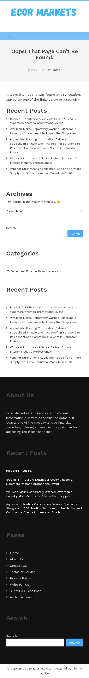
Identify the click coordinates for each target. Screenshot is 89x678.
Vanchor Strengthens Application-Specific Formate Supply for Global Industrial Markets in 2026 (45, 171)
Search (11, 228)
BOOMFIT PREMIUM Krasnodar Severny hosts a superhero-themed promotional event (43, 121)
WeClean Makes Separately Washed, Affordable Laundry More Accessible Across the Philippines (43, 131)
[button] (44, 36)
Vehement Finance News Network (34, 271)
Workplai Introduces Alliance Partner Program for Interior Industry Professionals (44, 160)
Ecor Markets (42, 668)
